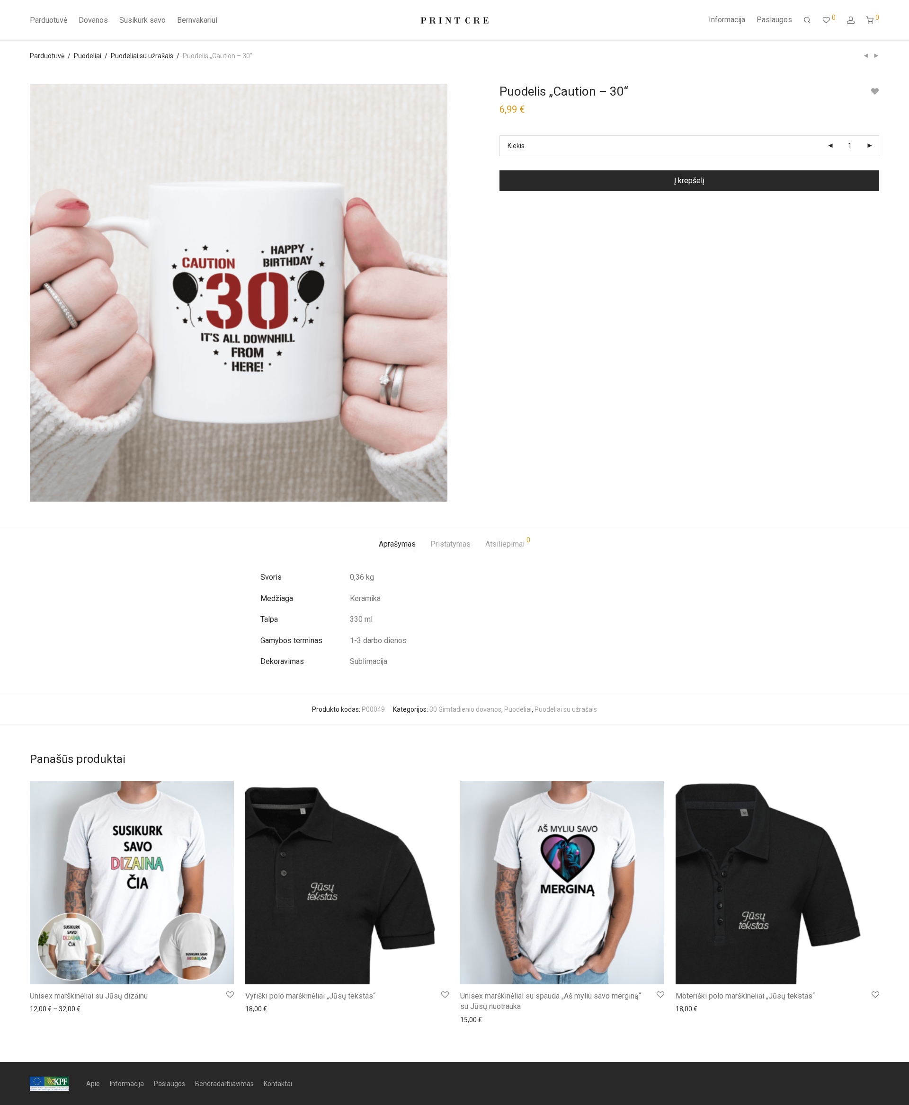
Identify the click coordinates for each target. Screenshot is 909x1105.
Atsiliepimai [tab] (507, 542)
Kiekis (516, 146)
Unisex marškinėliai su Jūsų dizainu (89, 995)
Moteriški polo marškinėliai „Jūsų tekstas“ (745, 995)
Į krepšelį (689, 180)
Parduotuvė (48, 20)
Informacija (727, 19)
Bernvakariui (197, 20)
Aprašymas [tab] (397, 543)
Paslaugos (774, 19)
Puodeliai (87, 56)
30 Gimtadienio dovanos (465, 709)
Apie (93, 1083)
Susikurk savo (142, 20)
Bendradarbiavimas (224, 1083)
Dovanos (93, 20)
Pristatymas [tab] (450, 543)
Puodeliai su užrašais (142, 56)
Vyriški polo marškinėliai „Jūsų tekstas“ (310, 995)
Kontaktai (278, 1083)
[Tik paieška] (807, 20)
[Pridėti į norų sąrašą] (874, 92)
